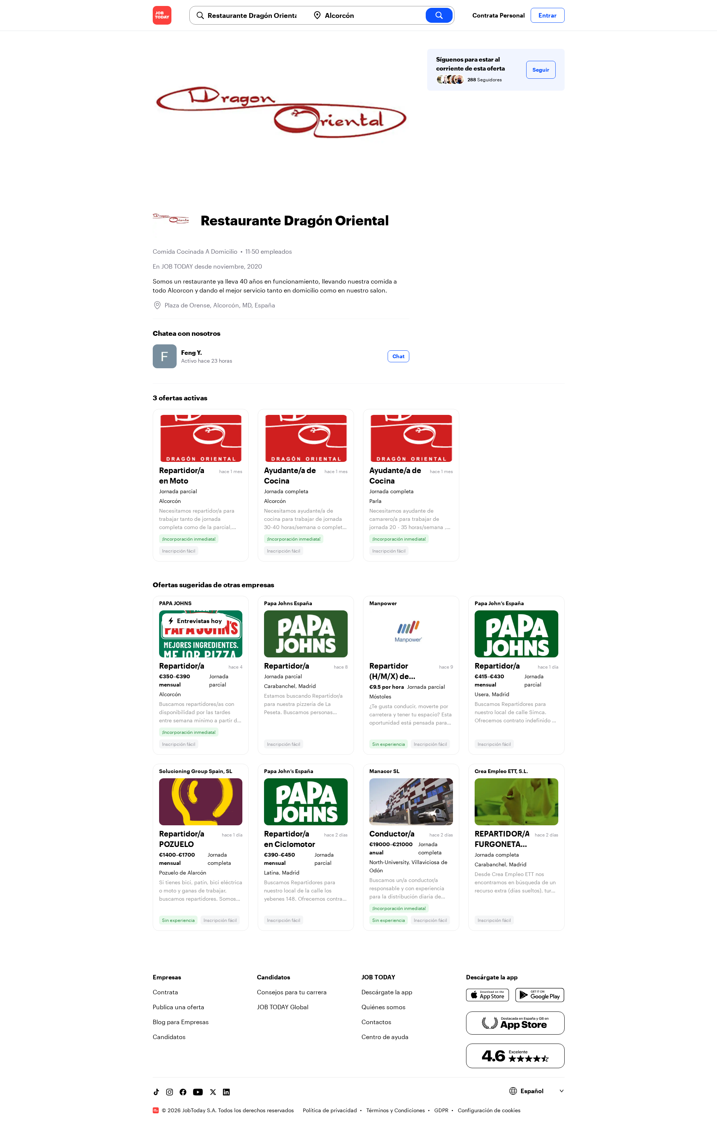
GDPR (441, 1110)
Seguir (541, 69)
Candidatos (169, 1036)
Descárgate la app (386, 991)
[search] (439, 15)
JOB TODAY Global (282, 1006)
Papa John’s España (499, 603)
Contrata (165, 991)
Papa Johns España (288, 603)
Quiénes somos (383, 1006)
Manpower (383, 603)
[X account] (212, 1092)
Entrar (547, 15)
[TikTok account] (156, 1092)
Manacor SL (384, 771)
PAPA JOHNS (175, 603)
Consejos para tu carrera (292, 991)
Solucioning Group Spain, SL (195, 771)
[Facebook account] (183, 1092)
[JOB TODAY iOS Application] (488, 995)
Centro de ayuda (385, 1036)
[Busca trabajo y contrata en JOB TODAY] (162, 15)
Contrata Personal (498, 15)
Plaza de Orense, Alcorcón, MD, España (220, 305)
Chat (398, 356)
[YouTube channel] (198, 1092)
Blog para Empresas (181, 1021)
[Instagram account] (169, 1092)
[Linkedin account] (226, 1092)
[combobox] (256, 15)
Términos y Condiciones (395, 1110)
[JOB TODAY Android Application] (539, 995)
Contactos (376, 1021)
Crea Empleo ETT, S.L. (501, 771)
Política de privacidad (330, 1110)
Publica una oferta (178, 1006)
